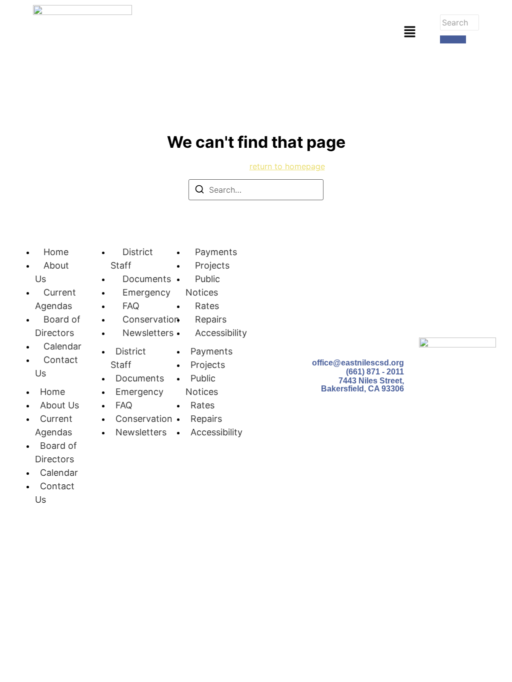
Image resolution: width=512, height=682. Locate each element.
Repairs (210, 319)
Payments (216, 252)
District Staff (128, 358)
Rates (207, 306)
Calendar (63, 346)
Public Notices (202, 385)
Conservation (151, 319)
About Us (59, 405)
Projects (212, 265)
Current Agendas (53, 425)
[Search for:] (256, 189)
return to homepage (287, 166)
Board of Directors (56, 452)
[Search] (453, 39)
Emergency (146, 292)
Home (56, 252)
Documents (146, 279)
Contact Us (54, 493)
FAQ (131, 306)
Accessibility (221, 333)
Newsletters (148, 333)
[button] (410, 32)
